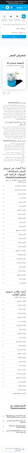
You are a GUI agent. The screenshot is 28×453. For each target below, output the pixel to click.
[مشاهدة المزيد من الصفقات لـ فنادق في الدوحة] (3, 202)
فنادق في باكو (22, 365)
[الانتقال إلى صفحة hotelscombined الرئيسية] (17, 7)
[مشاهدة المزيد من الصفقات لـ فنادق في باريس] (3, 238)
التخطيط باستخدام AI (15, 63)
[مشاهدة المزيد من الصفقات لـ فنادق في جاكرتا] (3, 271)
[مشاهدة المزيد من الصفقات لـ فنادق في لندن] (3, 222)
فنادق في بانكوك (22, 242)
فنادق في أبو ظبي (22, 305)
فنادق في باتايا (22, 279)
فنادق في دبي (22, 198)
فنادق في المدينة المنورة (20, 190)
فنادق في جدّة (22, 206)
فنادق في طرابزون (21, 301)
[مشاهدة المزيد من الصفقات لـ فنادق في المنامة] (3, 214)
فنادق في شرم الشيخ (21, 230)
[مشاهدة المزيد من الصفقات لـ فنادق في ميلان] (3, 267)
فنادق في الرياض (22, 194)
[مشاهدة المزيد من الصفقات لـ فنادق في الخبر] (3, 226)
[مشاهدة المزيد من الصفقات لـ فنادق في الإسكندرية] (3, 259)
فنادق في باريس (22, 238)
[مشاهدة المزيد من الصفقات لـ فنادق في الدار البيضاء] (3, 378)
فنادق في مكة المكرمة (20, 185)
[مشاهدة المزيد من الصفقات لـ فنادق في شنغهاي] (3, 353)
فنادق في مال (22, 283)
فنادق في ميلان (22, 266)
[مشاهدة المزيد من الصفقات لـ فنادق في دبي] (3, 198)
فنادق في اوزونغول (21, 275)
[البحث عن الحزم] (4, 16)
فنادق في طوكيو (22, 357)
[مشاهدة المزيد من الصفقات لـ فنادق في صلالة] (3, 345)
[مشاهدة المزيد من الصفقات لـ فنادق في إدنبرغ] (3, 382)
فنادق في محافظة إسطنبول (19, 393)
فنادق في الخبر (22, 226)
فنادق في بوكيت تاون (21, 341)
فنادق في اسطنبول (21, 210)
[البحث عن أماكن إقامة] (24, 16)
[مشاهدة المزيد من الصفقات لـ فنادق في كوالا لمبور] (3, 325)
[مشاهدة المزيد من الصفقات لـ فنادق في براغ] (3, 329)
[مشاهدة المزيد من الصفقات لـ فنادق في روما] (3, 337)
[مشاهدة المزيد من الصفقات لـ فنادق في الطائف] (3, 254)
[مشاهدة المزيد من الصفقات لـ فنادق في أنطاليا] (3, 386)
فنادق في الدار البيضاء (21, 377)
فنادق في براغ (22, 329)
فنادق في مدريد (22, 321)
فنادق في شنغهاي (22, 353)
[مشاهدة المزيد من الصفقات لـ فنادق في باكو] (3, 365)
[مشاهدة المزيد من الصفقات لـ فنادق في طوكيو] (3, 357)
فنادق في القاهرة (22, 218)
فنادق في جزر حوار (21, 349)
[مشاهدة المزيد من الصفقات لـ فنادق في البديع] (3, 361)
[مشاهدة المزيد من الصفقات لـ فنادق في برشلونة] (3, 317)
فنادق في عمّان (22, 309)
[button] (1, 2)
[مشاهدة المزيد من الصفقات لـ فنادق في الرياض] (3, 194)
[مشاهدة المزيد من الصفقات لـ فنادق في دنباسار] (3, 369)
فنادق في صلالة (22, 345)
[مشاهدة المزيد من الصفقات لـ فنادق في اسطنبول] (3, 210)
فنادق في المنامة (22, 214)
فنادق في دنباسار (22, 369)
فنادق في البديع (22, 361)
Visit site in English (13, 3)
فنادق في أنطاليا (22, 385)
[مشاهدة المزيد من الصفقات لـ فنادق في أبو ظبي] (3, 305)
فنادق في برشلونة (21, 317)
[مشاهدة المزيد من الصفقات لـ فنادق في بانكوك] (3, 242)
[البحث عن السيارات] (11, 16)
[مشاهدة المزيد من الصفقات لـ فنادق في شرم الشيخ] (3, 230)
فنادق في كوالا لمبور (21, 325)
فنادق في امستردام (21, 262)
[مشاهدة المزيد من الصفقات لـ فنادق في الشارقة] (3, 333)
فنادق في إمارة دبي (21, 389)
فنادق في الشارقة (22, 333)
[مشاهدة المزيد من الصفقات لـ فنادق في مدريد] (3, 321)
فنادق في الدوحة (22, 202)
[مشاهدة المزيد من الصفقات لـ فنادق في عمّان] (3, 309)
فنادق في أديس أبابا (21, 373)
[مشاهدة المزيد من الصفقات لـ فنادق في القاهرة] (3, 218)
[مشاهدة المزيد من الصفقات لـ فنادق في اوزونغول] (3, 275)
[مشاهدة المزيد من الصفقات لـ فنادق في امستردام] (3, 263)
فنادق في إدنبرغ (22, 381)
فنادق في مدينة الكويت (20, 250)
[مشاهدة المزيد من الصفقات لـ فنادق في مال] (3, 283)
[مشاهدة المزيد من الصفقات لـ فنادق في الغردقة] (3, 313)
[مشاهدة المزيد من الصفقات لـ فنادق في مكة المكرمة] (3, 186)
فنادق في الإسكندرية (21, 258)
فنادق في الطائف (22, 254)
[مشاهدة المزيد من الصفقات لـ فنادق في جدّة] (3, 206)
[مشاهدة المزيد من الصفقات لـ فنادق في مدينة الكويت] (3, 250)
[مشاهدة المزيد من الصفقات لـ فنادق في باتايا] (3, 279)
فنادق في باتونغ (22, 234)
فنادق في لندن (22, 222)
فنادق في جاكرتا (22, 271)
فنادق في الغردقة (22, 313)
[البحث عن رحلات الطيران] (17, 16)
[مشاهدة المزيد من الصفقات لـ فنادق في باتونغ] (3, 234)
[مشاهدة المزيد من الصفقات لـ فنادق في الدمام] (3, 246)
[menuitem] (24, 17)
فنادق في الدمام (22, 246)
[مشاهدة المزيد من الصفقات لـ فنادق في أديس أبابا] (3, 373)
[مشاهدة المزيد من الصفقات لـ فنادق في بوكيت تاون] (3, 341)
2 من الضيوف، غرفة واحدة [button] (18, 32)
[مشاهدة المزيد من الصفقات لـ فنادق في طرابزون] (3, 301)
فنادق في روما (22, 337)
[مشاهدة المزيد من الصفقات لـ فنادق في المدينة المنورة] (3, 190)
